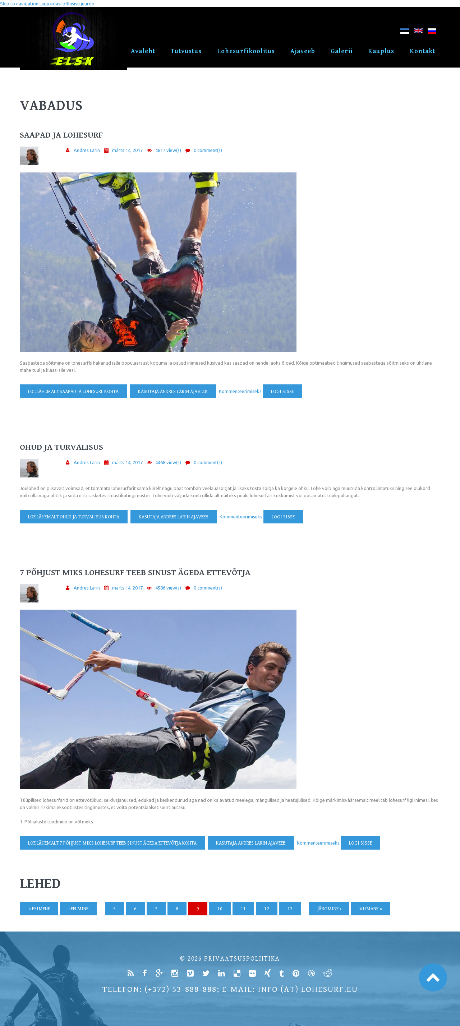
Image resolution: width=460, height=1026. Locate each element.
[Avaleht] (73, 10)
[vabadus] (404, 32)
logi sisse (282, 391)
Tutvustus (186, 51)
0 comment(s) (208, 150)
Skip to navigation (19, 3)
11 (243, 909)
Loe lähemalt (73, 391)
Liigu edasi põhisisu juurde (67, 3)
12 (266, 909)
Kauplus (381, 51)
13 (290, 909)
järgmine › (329, 909)
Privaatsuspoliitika (242, 958)
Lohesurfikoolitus (246, 51)
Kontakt (422, 51)
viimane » (370, 909)
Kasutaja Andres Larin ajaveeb (173, 391)
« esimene (39, 909)
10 (219, 909)
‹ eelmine (78, 909)
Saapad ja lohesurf (61, 135)
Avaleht (143, 51)
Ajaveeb (302, 51)
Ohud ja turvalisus (61, 447)
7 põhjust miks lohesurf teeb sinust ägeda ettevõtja (135, 573)
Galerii (342, 51)
